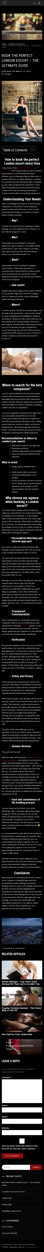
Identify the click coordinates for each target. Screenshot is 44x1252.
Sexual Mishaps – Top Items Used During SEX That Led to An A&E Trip (21, 982)
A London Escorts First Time (13, 1191)
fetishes (25, 625)
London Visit (7, 1198)
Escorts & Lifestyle (14, 948)
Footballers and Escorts (11, 1211)
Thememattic (32, 1247)
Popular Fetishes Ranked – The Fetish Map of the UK (21, 1009)
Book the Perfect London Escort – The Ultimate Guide (21, 1183)
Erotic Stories (7, 1226)
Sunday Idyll (6, 1204)
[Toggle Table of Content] (31, 150)
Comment (7, 1077)
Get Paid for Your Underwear (17, 1034)
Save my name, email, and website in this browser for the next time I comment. (20, 1147)
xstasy (22, 26)
